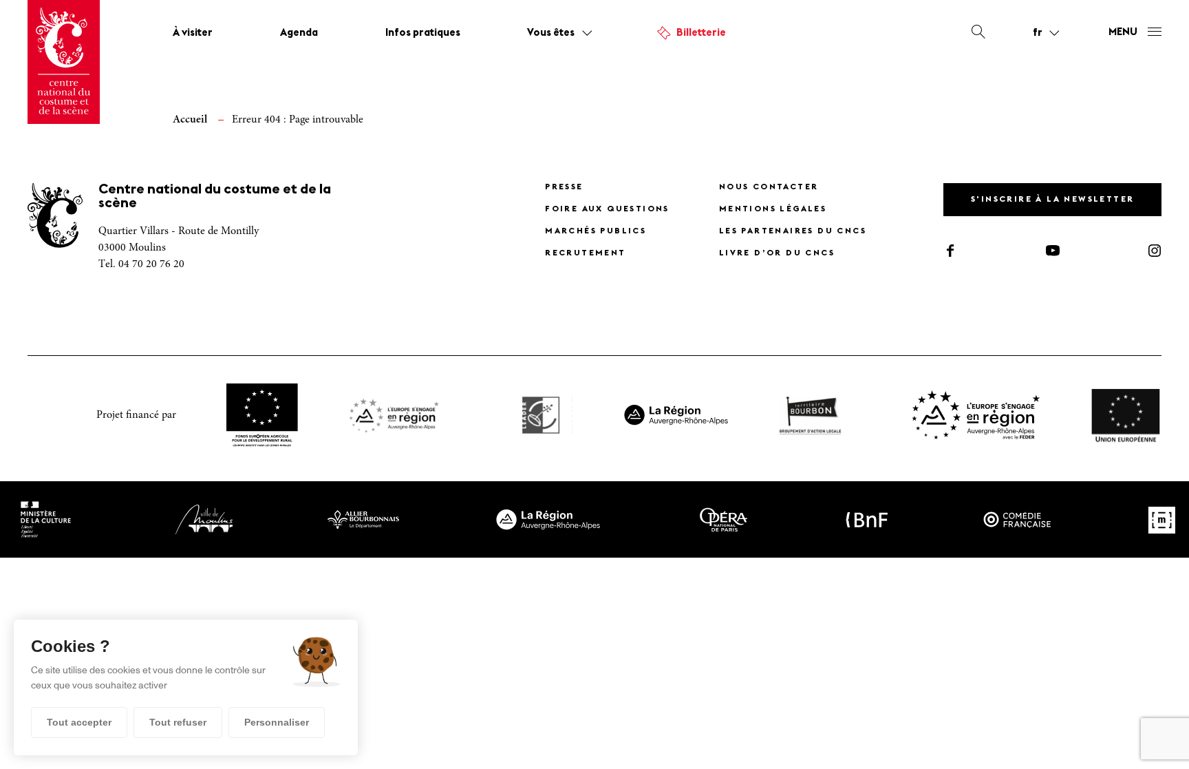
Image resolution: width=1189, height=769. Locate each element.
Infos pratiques (422, 33)
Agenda (299, 33)
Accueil (190, 119)
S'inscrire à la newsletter (1052, 200)
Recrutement (585, 253)
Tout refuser (177, 722)
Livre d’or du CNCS (777, 253)
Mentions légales (772, 209)
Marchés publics (595, 231)
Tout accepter (79, 722)
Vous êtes (551, 33)
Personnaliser (276, 722)
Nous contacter (769, 187)
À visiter (193, 33)
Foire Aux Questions (607, 209)
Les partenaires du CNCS (792, 231)
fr (1037, 33)
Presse (564, 187)
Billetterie (701, 33)
